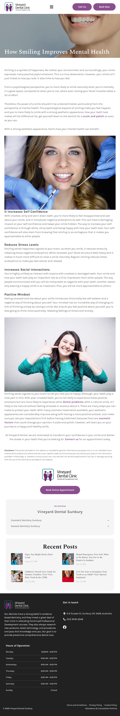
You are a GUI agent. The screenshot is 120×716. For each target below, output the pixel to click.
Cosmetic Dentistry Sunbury (26, 520)
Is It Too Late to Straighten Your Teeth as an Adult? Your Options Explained (91, 574)
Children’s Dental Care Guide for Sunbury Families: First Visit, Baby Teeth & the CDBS (40, 574)
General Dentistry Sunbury (25, 526)
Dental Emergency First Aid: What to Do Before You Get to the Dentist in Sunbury (92, 557)
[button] (51, 7)
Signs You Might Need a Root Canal (39, 556)
